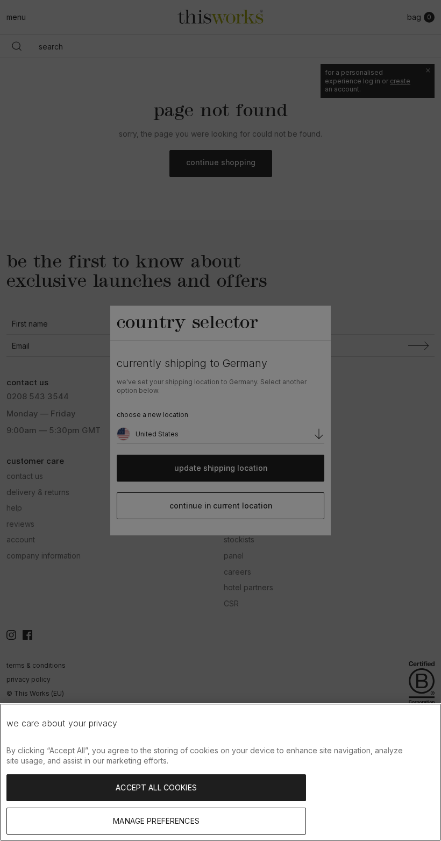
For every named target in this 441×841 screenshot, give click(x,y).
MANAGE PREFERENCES (156, 820)
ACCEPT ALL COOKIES (156, 787)
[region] (220, 772)
